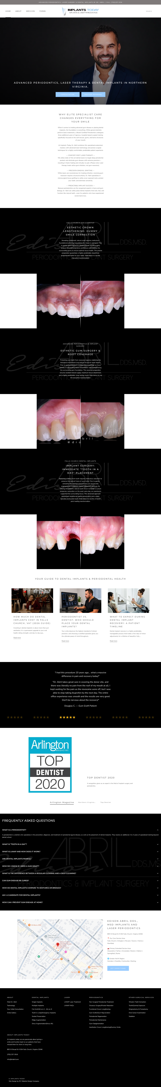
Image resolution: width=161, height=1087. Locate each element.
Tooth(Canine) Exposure (137, 1005)
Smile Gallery (11, 1013)
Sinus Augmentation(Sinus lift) (42, 1024)
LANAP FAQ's (69, 1005)
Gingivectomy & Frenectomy (138, 1009)
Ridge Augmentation (39, 1020)
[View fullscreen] (121, 277)
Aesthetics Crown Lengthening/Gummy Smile (104, 1027)
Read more (17, 638)
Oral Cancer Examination (137, 1013)
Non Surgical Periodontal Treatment (101, 1002)
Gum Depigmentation (96, 1024)
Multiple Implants (38, 1005)
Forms (43, 11)
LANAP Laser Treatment (72, 1002)
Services (30, 11)
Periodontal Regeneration (98, 1016)
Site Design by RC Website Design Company (24, 1081)
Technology (11, 1005)
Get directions (118, 968)
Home (8, 11)
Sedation (132, 1016)
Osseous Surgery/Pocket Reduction (101, 1005)
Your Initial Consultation (15, 1009)
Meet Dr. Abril (12, 1002)
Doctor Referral (93, 94)
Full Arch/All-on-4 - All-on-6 (42, 1009)
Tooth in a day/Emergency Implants (44, 1013)
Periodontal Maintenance (97, 1020)
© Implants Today (17, 1078)
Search (149, 11)
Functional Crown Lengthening (99, 1009)
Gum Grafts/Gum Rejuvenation (99, 1013)
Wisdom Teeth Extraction (137, 1002)
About (18, 11)
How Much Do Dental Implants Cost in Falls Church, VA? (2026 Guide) (31, 620)
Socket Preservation (38, 1016)
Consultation (68, 94)
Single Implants (37, 1002)
